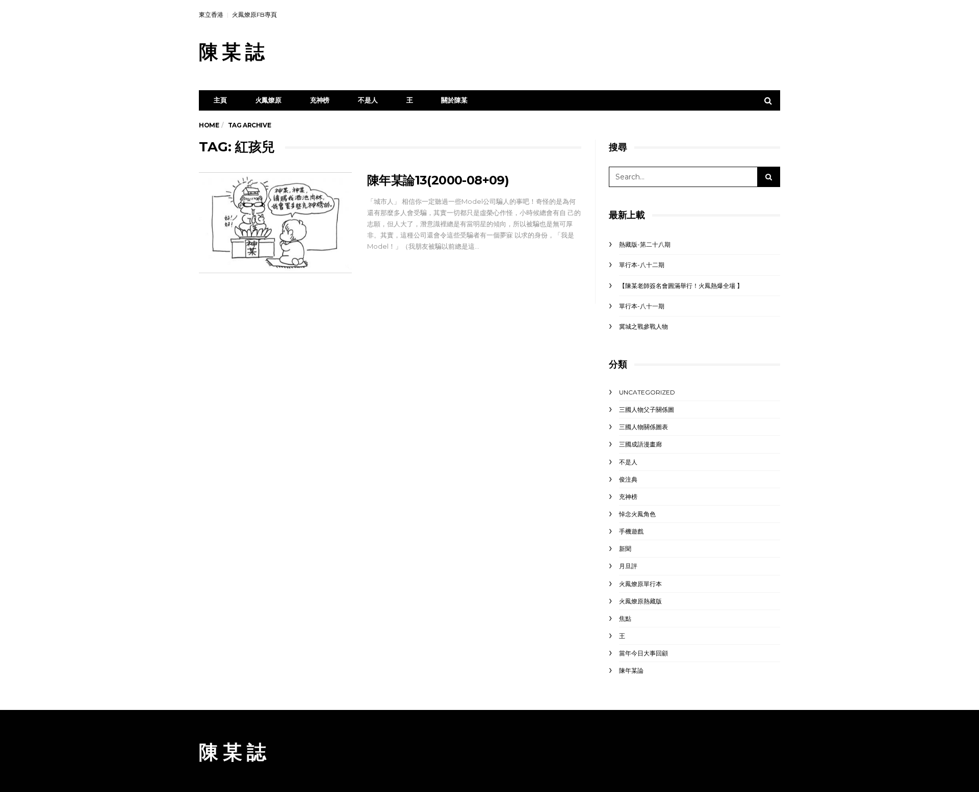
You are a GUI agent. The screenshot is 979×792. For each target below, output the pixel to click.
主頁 (220, 100)
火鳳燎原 (268, 100)
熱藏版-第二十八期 (645, 244)
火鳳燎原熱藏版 (640, 601)
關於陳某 (454, 100)
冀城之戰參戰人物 (643, 326)
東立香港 (211, 14)
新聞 (625, 548)
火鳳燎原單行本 (640, 584)
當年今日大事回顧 (643, 653)
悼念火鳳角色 (637, 514)
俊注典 (628, 479)
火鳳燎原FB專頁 (254, 14)
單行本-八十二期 (641, 265)
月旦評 (628, 566)
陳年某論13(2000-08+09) (438, 180)
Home (209, 125)
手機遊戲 (631, 531)
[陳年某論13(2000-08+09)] (275, 222)
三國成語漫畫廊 (640, 444)
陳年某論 (631, 670)
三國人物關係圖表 (643, 427)
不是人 (367, 100)
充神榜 (319, 100)
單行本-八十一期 (641, 306)
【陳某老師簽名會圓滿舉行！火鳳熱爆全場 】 (681, 285)
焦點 (625, 618)
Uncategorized (647, 392)
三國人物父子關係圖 (646, 409)
